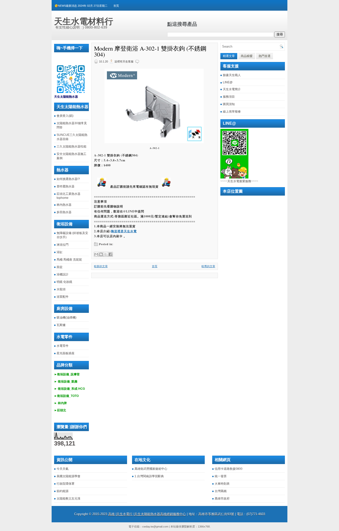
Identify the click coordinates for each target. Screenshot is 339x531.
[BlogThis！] (101, 254)
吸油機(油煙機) (66, 317)
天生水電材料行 (83, 21)
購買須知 (229, 104)
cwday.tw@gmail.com (155, 526)
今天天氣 (62, 469)
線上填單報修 (232, 111)
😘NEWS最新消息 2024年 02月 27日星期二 (81, 5)
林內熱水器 (64, 204)
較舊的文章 (208, 266)
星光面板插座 (65, 353)
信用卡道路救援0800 (228, 469)
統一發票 (221, 476)
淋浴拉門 (62, 244)
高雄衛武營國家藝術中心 (151, 469)
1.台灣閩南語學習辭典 (149, 476)
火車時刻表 (222, 483)
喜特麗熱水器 (65, 186)
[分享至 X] (105, 254)
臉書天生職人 (232, 75)
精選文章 (229, 56)
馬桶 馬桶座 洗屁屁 (69, 259)
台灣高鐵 (221, 491)
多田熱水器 (64, 212)
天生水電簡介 (232, 89)
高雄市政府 (222, 498)
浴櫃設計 (62, 274)
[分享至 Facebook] (110, 254)
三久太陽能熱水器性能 (71, 146)
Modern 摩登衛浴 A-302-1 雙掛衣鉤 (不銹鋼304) (150, 51)
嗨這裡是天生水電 (124, 231)
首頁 (116, 5)
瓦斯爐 (61, 325)
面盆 (60, 267)
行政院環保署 (65, 483)
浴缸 (60, 252)
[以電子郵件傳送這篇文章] (96, 254)
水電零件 (62, 346)
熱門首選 (265, 56)
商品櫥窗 (247, 56)
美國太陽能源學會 (68, 476)
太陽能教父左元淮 (68, 498)
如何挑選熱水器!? (68, 179)
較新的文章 (101, 266)
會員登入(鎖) (65, 116)
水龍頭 (61, 289)
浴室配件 (62, 296)
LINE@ (228, 82)
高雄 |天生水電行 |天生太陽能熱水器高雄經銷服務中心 (147, 514)
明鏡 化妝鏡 (64, 282)
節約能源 (62, 491)
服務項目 (229, 96)
